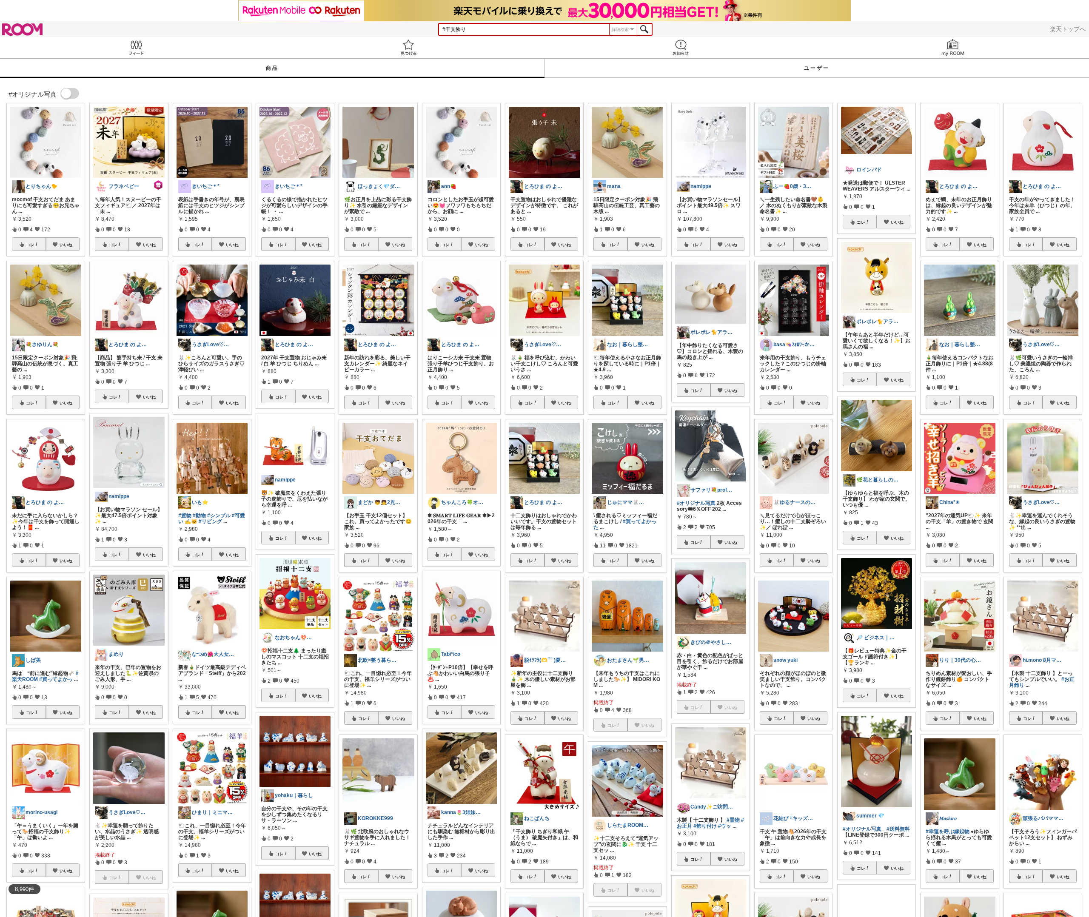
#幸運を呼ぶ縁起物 (947, 831)
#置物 (184, 515)
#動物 (199, 515)
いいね (66, 244)
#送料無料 (898, 829)
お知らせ (680, 47)
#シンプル (219, 515)
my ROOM (953, 47)
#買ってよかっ (56, 679)
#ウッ (724, 826)
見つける (408, 47)
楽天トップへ (1068, 29)
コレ (30, 244)
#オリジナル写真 (696, 503)
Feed (136, 47)
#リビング (210, 521)
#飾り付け (705, 826)
